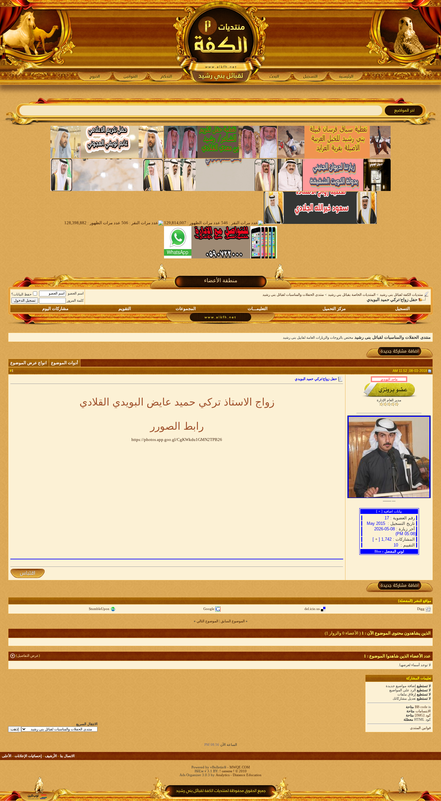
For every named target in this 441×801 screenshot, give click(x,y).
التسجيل (402, 308)
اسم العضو (76, 293)
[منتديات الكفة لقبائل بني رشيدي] (221, 42)
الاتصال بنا (67, 756)
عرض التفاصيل (28, 655)
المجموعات (186, 308)
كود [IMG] (423, 715)
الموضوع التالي (207, 621)
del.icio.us (312, 609)
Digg (421, 609)
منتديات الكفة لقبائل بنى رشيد (401, 294)
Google (208, 609)
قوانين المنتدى (420, 728)
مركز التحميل (334, 308)
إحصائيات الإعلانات (28, 756)
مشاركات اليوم (55, 308)
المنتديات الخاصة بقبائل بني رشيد (351, 294)
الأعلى (6, 756)
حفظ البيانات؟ (21, 294)
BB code (421, 707)
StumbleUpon (99, 609)
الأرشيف (51, 756)
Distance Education (247, 775)
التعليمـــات (258, 308)
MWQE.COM (240, 767)
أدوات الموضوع (64, 362)
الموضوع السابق (233, 621)
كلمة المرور (75, 300)
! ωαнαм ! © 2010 (233, 771)
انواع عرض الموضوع (28, 362)
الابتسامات (423, 711)
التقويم (124, 308)
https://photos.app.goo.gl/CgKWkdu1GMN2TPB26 (176, 439)
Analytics (223, 775)
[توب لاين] (37, 796)
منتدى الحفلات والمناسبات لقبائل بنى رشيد (293, 294)
